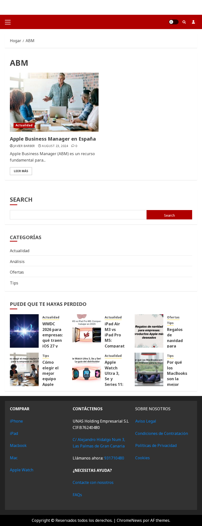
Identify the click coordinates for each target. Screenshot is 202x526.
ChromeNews (129, 520)
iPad (14, 433)
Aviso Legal (145, 421)
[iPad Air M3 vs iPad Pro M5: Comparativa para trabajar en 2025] (86, 331)
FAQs (77, 494)
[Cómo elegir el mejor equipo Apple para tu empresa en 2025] (24, 369)
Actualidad (24, 125)
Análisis (17, 261)
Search (21, 199)
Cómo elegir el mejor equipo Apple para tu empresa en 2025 (51, 382)
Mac (13, 457)
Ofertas (17, 272)
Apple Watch (21, 470)
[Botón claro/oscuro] (174, 21)
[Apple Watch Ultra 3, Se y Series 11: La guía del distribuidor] (86, 369)
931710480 (114, 458)
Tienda (193, 22)
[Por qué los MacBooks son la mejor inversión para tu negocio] (149, 369)
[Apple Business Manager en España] (54, 102)
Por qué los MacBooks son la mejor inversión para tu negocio (177, 382)
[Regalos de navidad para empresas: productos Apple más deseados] (149, 331)
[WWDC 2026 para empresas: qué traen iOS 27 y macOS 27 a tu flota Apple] (24, 331)
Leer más (21, 171)
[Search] (184, 22)
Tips (14, 283)
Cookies (142, 457)
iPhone (16, 421)
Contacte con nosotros (93, 482)
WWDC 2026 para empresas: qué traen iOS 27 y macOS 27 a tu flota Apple (52, 343)
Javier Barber (24, 146)
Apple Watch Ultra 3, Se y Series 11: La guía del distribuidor (116, 382)
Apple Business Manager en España (53, 138)
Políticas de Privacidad (156, 445)
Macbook (18, 445)
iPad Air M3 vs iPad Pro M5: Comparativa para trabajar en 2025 (118, 343)
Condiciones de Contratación (161, 433)
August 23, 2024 (55, 146)
